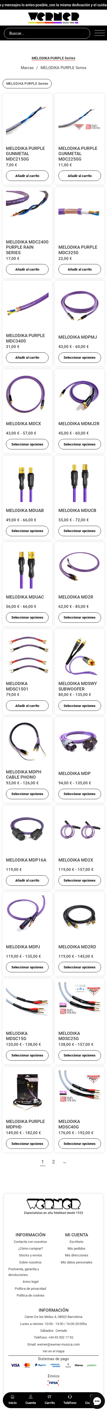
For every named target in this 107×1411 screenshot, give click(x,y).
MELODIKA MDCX (23, 423)
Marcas (27, 67)
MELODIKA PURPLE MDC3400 (25, 338)
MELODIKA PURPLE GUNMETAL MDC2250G (77, 154)
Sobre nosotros (30, 1262)
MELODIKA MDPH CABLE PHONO (23, 774)
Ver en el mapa (53, 1351)
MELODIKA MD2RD (77, 946)
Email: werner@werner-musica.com (54, 1344)
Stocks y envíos (30, 1255)
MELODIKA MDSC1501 (17, 686)
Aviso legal (30, 1282)
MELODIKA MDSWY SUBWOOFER (77, 686)
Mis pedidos (76, 1248)
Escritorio (76, 1242)
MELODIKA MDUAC (25, 597)
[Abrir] (99, 33)
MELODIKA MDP (74, 773)
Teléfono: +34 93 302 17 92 (53, 1337)
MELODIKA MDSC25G (69, 1036)
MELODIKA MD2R (75, 597)
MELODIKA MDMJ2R (78, 423)
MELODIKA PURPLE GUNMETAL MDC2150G (25, 154)
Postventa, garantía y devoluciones (23, 1271)
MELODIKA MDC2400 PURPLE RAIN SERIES (27, 247)
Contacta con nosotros (30, 1242)
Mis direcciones (76, 1255)
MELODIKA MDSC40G (69, 1124)
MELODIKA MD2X (75, 860)
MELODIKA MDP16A (26, 860)
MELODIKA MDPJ (23, 946)
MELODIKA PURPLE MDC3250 (77, 250)
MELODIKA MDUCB (77, 510)
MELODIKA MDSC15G (17, 1036)
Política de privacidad (30, 1289)
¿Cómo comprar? (30, 1248)
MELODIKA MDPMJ (77, 337)
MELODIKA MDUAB (25, 510)
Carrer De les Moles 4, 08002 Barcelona (53, 1317)
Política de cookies (30, 1295)
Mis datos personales (76, 1262)
